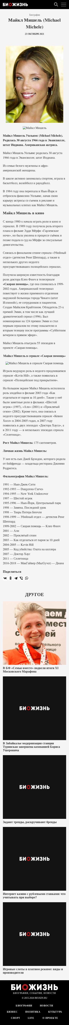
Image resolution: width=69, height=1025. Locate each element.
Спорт (15, 1018)
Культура (55, 1012)
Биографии (34, 15)
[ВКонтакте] (5, 578)
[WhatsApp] (26, 578)
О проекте (50, 1018)
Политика (33, 1012)
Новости (46, 1005)
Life (31, 1018)
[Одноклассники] (10, 578)
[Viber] (21, 578)
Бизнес (12, 1012)
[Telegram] (16, 578)
